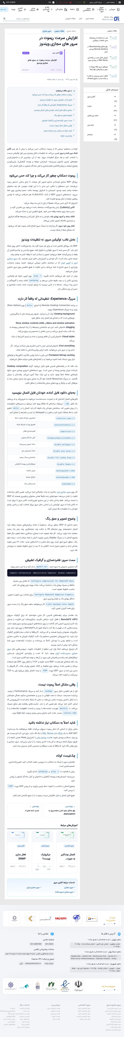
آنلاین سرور (91, 96)
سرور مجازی (47, 31)
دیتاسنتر (90, 134)
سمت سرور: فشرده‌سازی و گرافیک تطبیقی (57, 120)
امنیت (89, 106)
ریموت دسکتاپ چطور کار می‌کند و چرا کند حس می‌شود (52, 94)
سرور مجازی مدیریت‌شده (64, 892)
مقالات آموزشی (70, 19)
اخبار (80, 19)
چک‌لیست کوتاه (66, 136)
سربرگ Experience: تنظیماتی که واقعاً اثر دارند (55, 105)
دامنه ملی (90, 125)
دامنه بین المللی (92, 115)
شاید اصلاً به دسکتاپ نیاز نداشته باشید (58, 130)
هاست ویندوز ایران (44, 737)
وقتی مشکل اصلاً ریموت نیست (60, 125)
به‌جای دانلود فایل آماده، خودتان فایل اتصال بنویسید (53, 110)
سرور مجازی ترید (64, 492)
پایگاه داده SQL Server (52, 733)
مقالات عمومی (112, 31)
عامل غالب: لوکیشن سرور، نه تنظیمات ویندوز (56, 99)
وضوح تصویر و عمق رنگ (63, 115)
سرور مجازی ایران (33, 887)
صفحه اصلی (90, 19)
